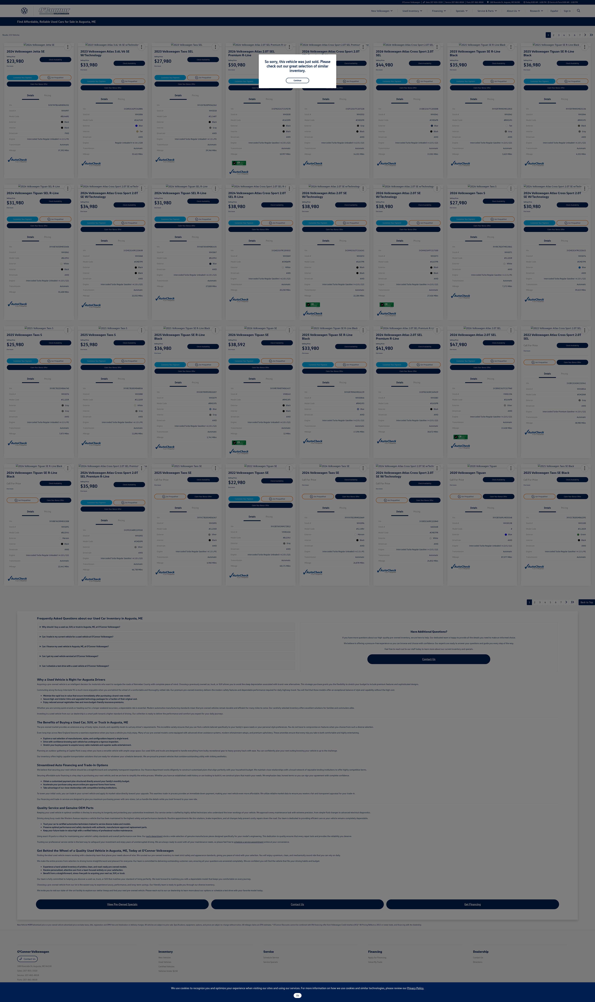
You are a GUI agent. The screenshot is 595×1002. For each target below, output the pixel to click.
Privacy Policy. (415, 988)
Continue (297, 80)
